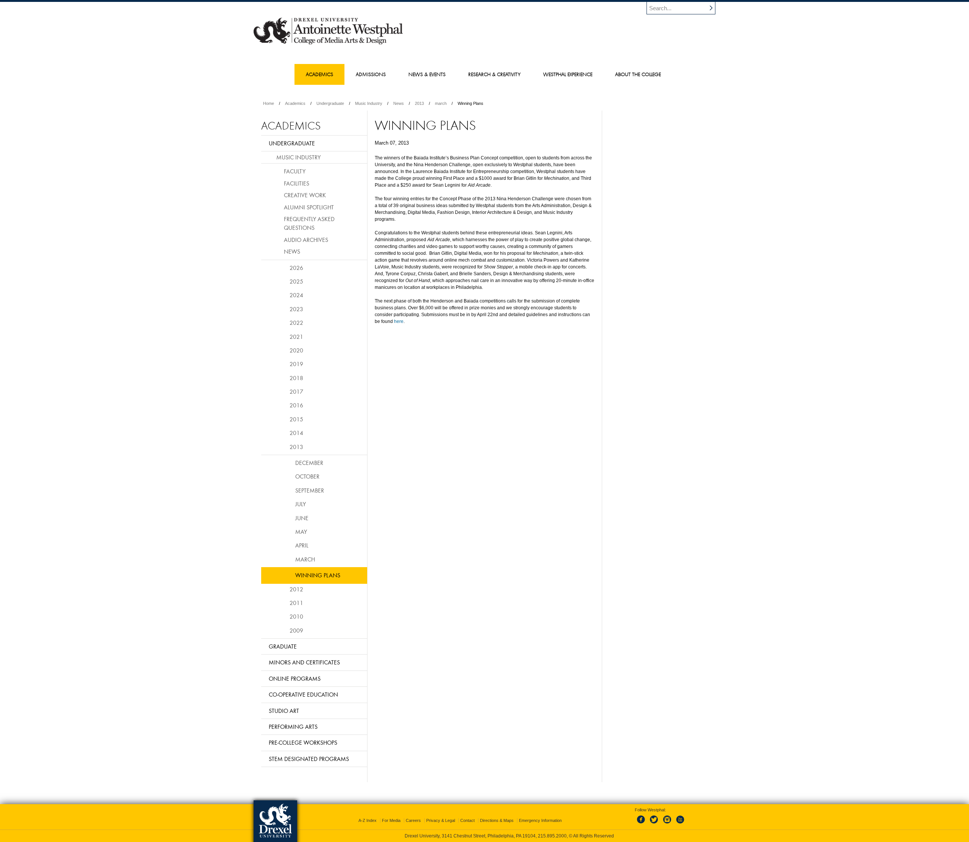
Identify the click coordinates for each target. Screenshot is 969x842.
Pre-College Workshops (303, 742)
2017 (296, 391)
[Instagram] (667, 824)
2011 (296, 603)
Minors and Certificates (304, 662)
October (307, 476)
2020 (296, 350)
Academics (295, 103)
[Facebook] (642, 824)
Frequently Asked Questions (309, 223)
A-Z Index (367, 820)
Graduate (283, 646)
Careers (413, 820)
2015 (296, 419)
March (305, 559)
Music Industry (368, 103)
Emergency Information (540, 820)
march (441, 103)
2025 (296, 281)
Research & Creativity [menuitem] (494, 74)
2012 (296, 589)
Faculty (294, 171)
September (309, 490)
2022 (296, 322)
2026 (296, 267)
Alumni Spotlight (309, 207)
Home (268, 103)
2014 (296, 433)
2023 (296, 309)
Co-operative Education (303, 694)
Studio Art (284, 710)
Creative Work (305, 195)
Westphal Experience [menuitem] (567, 74)
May (301, 531)
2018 (296, 378)
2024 (296, 295)
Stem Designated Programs (309, 758)
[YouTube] (679, 824)
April (301, 545)
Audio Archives (306, 239)
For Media (391, 820)
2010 (296, 616)
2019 (296, 364)
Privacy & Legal (440, 820)
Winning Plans (317, 575)
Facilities (296, 183)
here (398, 321)
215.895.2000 (552, 836)
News (398, 103)
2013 (419, 103)
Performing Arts (293, 726)
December (309, 462)
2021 (296, 336)
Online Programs (295, 678)
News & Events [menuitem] (427, 74)
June (301, 518)
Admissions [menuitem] (371, 74)
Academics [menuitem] (319, 74)
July (300, 504)
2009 (296, 630)
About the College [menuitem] (638, 74)
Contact (467, 820)
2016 (296, 405)
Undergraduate (330, 103)
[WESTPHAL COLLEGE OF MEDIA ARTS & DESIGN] (328, 44)
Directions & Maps (497, 820)
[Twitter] (655, 824)
